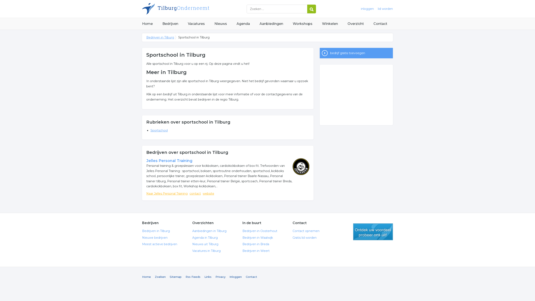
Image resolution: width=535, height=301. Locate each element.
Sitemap (176, 276)
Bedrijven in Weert (256, 251)
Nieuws (220, 24)
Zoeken (160, 276)
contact (195, 193)
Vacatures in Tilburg (206, 251)
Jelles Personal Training (169, 160)
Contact (380, 24)
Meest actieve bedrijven (159, 244)
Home (147, 24)
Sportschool (159, 130)
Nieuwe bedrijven (155, 238)
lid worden (385, 9)
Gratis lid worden (305, 238)
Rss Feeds (193, 276)
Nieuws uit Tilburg (205, 244)
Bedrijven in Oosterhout (259, 231)
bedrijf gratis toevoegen (347, 53)
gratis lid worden (373, 231)
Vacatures (196, 24)
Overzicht (356, 24)
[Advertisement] (356, 95)
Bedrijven (170, 24)
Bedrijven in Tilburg (194, 9)
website (208, 193)
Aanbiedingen (271, 24)
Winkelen (330, 24)
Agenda (243, 24)
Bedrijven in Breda (255, 244)
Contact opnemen (306, 231)
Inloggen (235, 276)
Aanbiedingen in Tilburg (209, 231)
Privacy (220, 276)
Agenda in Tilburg (205, 238)
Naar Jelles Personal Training (167, 193)
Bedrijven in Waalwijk (257, 238)
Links (207, 276)
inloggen (367, 9)
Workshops (302, 24)
